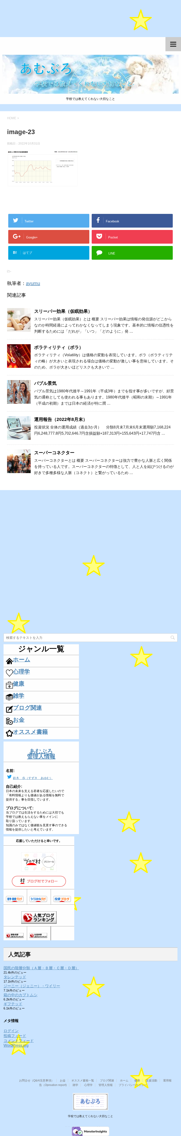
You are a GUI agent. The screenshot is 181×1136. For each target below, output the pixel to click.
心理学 (88, 1085)
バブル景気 (45, 383)
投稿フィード (15, 1036)
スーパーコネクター (54, 452)
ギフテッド (13, 1004)
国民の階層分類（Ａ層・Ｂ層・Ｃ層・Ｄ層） (41, 968)
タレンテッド (15, 977)
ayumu (33, 283)
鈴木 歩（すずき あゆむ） (33, 778)
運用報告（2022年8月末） (60, 419)
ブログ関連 (107, 1080)
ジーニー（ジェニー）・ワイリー (32, 986)
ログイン (11, 1031)
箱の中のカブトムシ (20, 995)
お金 (63, 1080)
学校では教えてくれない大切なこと (90, 1116)
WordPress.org (16, 1045)
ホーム (124, 1080)
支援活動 (151, 1080)
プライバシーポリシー (133, 1085)
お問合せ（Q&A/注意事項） (36, 1080)
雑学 (75, 1085)
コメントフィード (19, 1041)
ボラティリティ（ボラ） (58, 347)
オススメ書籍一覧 (82, 1080)
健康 (137, 1080)
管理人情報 (106, 1085)
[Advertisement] (90, 21)
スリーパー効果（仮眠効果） (63, 311)
